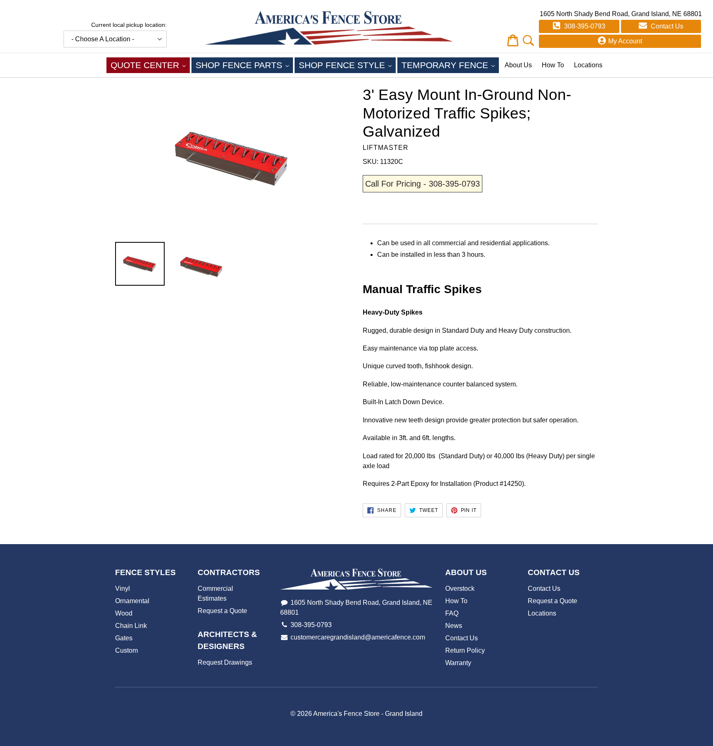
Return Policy (465, 650)
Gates (123, 638)
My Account (625, 41)
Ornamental (132, 600)
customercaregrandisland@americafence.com (357, 637)
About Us (518, 65)
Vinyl (122, 588)
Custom (126, 650)
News (453, 625)
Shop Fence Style (347, 65)
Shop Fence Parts (244, 65)
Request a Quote (222, 610)
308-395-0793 (583, 26)
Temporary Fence (450, 65)
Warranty (458, 662)
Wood (123, 613)
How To (553, 65)
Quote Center (150, 65)
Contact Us (666, 26)
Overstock (460, 588)
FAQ (451, 613)
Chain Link (131, 625)
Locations (588, 65)
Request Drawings (225, 662)
